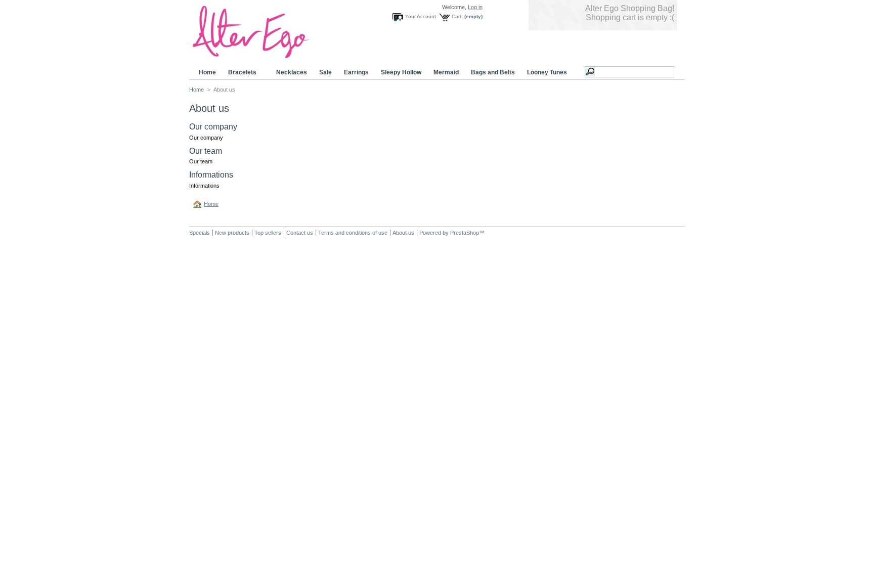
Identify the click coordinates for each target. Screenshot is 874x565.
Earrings (356, 72)
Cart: (457, 16)
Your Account (420, 16)
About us (403, 233)
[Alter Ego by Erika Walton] (265, 57)
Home (207, 72)
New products (232, 233)
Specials (199, 233)
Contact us (299, 233)
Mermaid (446, 72)
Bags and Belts (493, 72)
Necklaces (291, 72)
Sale (325, 72)
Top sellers (267, 233)
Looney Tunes (544, 72)
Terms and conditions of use (352, 233)
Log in (475, 7)
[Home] (198, 204)
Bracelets (239, 72)
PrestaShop (464, 233)
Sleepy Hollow (401, 72)
